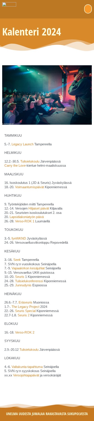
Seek (17, 260)
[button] (88, 8)
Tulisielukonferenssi (29, 281)
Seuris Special (25, 311)
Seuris (19, 276)
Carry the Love (15, 165)
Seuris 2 (24, 315)
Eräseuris (25, 302)
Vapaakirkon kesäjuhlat (28, 268)
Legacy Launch (22, 144)
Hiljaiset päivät (38, 208)
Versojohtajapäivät (26, 375)
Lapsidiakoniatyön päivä (27, 217)
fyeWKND (19, 238)
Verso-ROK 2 (24, 332)
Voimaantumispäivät (29, 187)
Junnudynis (23, 285)
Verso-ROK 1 (24, 221)
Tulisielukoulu (29, 161)
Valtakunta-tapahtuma (27, 367)
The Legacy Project (25, 307)
